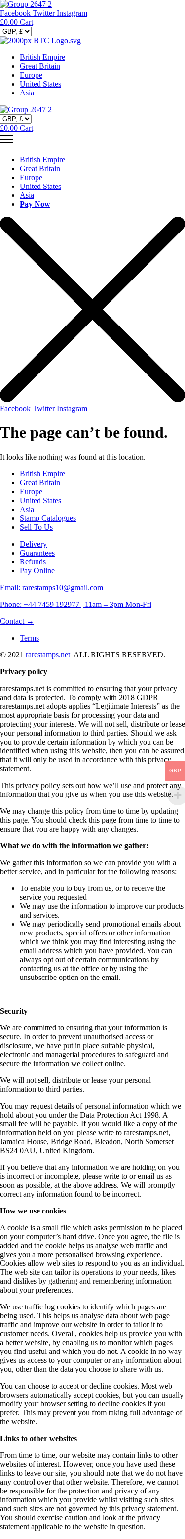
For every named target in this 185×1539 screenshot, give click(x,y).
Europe (31, 75)
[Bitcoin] (40, 40)
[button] (17, 621)
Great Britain (40, 66)
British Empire (42, 57)
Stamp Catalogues (48, 518)
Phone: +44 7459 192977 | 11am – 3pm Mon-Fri (75, 604)
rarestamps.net (48, 655)
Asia (27, 93)
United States (40, 84)
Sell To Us (36, 527)
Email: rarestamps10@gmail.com (51, 587)
